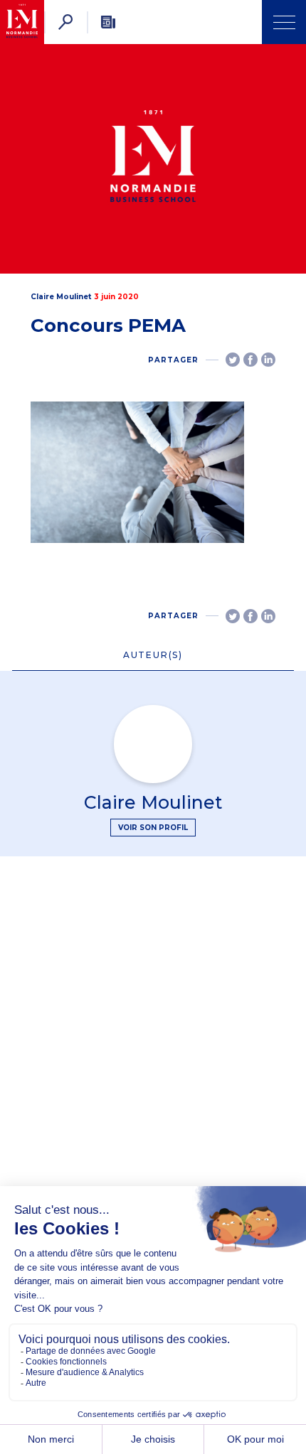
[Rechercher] (65, 22)
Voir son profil (153, 827)
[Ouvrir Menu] (284, 22)
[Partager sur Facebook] (250, 359)
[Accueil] (22, 22)
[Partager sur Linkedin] (268, 359)
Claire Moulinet (61, 296)
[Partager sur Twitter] (233, 359)
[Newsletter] (108, 22)
